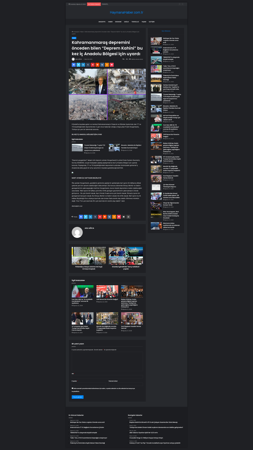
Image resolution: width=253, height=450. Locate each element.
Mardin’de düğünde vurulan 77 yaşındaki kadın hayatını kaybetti (106, 328)
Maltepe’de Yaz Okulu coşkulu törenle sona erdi (171, 40)
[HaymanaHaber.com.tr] (126, 12)
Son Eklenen (166, 31)
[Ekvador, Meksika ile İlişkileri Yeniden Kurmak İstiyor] (114, 147)
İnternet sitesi (113, 381)
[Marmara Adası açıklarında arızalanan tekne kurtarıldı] (156, 226)
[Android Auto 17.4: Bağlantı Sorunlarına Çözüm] (156, 50)
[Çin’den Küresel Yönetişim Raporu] (156, 187)
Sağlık (126, 22)
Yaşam (144, 22)
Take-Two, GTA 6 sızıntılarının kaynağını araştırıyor (171, 68)
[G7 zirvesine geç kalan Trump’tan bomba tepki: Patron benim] (82, 318)
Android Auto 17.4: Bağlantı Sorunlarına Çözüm (170, 50)
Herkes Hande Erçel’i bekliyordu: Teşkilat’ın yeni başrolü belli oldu (171, 87)
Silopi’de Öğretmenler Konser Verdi (171, 204)
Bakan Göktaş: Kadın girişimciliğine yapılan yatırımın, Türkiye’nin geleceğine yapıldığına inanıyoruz (129, 303)
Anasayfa (102, 22)
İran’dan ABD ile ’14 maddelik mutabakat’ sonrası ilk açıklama (82, 301)
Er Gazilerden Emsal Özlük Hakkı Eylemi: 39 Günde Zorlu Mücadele (171, 195)
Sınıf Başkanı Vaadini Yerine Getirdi (131, 327)
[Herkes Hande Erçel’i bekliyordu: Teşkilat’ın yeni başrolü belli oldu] (156, 87)
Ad (73, 373)
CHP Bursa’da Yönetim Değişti (107, 299)
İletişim (151, 22)
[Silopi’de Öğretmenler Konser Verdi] (156, 205)
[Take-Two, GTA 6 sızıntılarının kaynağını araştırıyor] (156, 68)
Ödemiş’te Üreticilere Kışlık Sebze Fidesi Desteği (171, 78)
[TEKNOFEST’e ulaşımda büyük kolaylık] (156, 60)
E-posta (75, 381)
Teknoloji (135, 22)
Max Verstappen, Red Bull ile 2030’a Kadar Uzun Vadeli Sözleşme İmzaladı (171, 215)
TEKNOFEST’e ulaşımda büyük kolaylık (113, 4)
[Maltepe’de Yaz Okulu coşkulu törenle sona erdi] (156, 41)
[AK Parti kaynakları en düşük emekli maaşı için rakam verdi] (156, 118)
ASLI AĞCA (78, 59)
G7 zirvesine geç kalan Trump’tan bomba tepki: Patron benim (81, 328)
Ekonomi (118, 22)
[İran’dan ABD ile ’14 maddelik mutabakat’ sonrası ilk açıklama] (82, 291)
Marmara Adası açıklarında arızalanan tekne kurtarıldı (171, 225)
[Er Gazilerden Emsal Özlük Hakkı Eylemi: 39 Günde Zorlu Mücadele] (156, 196)
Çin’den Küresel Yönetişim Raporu (169, 186)
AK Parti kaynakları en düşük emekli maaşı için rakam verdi (171, 118)
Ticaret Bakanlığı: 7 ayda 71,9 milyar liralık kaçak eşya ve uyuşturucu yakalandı (94, 147)
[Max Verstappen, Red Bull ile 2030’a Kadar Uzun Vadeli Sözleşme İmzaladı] (156, 214)
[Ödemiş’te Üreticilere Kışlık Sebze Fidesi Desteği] (156, 78)
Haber (110, 22)
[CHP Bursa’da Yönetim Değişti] (107, 291)
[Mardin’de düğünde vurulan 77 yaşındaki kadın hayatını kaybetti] (107, 318)
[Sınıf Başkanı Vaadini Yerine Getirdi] (132, 318)
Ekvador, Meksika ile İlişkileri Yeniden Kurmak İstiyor (171, 108)
